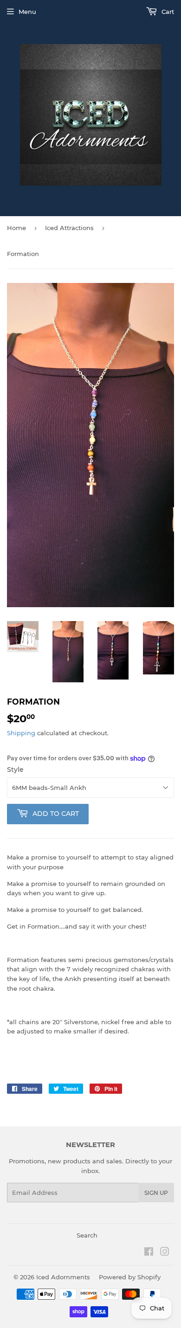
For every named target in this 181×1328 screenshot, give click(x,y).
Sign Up (156, 1192)
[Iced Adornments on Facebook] (149, 1253)
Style (15, 769)
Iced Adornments (63, 1277)
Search (87, 1235)
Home (16, 227)
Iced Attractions (69, 227)
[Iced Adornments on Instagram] (164, 1253)
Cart (167, 11)
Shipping (21, 733)
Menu (27, 11)
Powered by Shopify (130, 1277)
